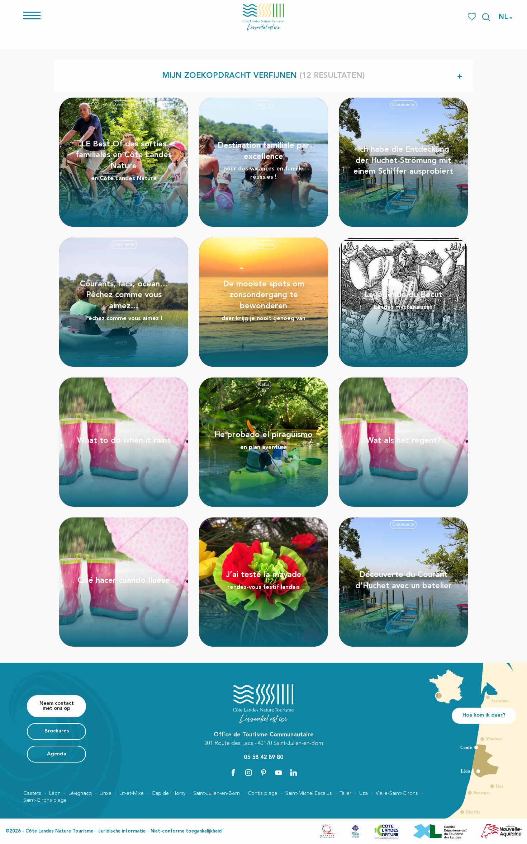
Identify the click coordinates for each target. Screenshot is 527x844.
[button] (486, 17)
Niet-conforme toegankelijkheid (186, 831)
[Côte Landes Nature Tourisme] (263, 17)
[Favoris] (473, 17)
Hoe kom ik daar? (483, 715)
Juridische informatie (122, 831)
